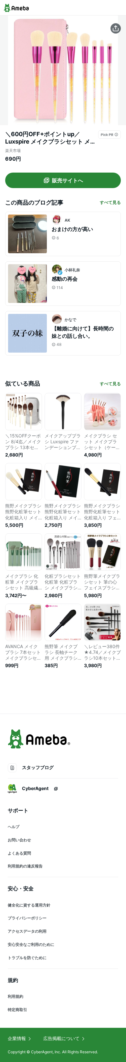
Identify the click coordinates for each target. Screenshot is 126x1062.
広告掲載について (61, 1038)
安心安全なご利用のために (31, 944)
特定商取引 (17, 1009)
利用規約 (15, 996)
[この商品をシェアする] (115, 28)
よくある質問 (19, 853)
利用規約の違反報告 (25, 866)
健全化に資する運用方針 (29, 905)
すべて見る (110, 202)
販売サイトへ (67, 180)
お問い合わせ (19, 839)
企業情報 (17, 1038)
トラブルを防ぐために (27, 957)
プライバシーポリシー (27, 918)
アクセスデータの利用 (27, 931)
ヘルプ (13, 826)
